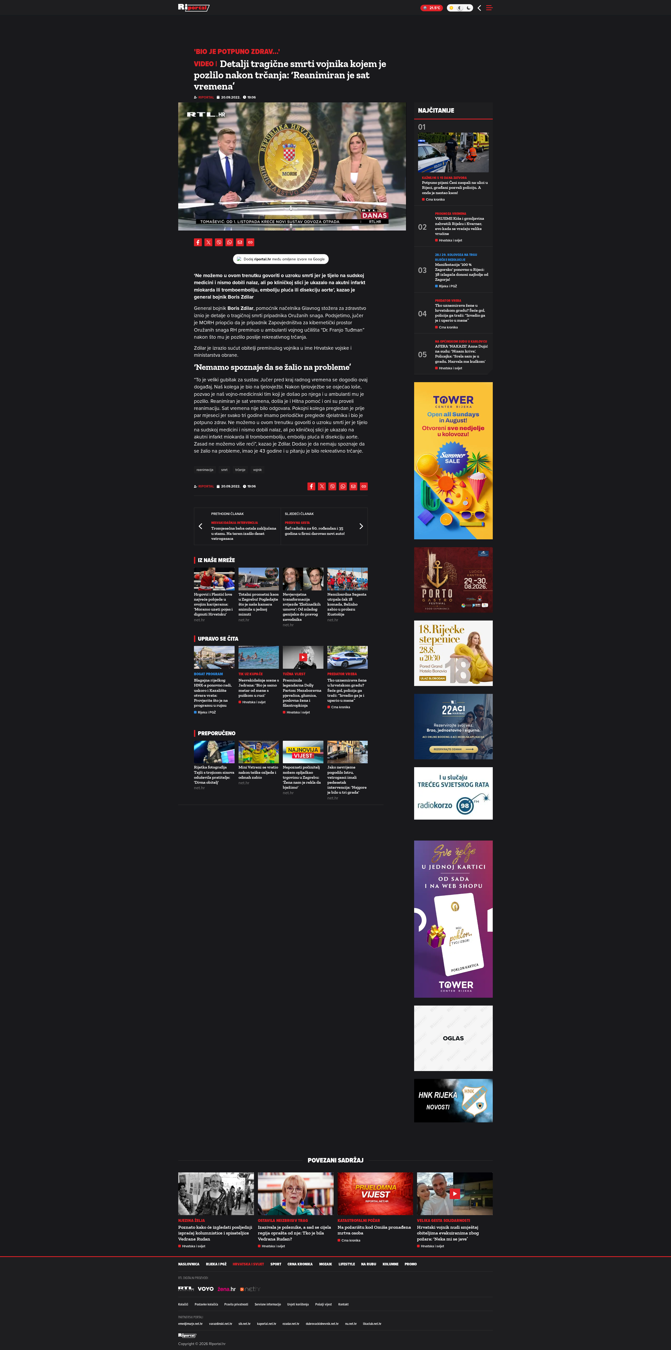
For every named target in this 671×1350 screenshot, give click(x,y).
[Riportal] (194, 8)
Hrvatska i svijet (254, 702)
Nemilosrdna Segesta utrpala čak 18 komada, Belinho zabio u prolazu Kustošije (346, 604)
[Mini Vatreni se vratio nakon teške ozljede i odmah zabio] (259, 752)
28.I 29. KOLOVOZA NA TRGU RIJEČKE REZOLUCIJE (456, 257)
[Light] (451, 8)
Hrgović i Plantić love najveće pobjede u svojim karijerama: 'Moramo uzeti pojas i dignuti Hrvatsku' (213, 604)
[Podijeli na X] (208, 242)
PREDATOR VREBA (342, 674)
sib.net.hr (245, 1323)
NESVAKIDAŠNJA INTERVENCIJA (234, 522)
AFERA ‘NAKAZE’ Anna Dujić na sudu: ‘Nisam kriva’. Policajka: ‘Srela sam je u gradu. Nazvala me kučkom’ (461, 354)
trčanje (240, 469)
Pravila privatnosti (236, 1304)
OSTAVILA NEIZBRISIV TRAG (283, 1220)
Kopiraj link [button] (250, 242)
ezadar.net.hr (291, 1323)
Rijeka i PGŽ (207, 712)
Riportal (206, 97)
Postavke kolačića (206, 1304)
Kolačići (183, 1304)
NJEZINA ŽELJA (191, 1220)
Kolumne (390, 1264)
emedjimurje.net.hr (190, 1323)
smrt (224, 469)
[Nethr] (250, 1289)
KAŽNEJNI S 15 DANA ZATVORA (444, 177)
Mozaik (325, 1264)
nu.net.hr (351, 1323)
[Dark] (468, 8)
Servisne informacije (268, 1304)
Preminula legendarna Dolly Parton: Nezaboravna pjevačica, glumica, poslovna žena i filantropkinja (302, 693)
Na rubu (368, 1264)
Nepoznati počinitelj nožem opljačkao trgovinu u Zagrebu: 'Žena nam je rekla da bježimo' (302, 777)
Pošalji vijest (323, 1304)
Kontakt (343, 1304)
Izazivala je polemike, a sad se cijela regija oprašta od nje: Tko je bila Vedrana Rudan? (294, 1233)
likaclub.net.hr (372, 1323)
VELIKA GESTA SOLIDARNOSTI (443, 1220)
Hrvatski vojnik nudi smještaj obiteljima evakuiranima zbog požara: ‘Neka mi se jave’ (448, 1233)
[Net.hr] (186, 1289)
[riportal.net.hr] (187, 1335)
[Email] (240, 242)
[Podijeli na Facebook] (198, 242)
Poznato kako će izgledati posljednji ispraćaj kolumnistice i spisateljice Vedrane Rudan (215, 1233)
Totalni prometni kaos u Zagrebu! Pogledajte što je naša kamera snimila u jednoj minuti (259, 604)
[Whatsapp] (229, 242)
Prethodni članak (200, 526)
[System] (460, 8)
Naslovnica (188, 1264)
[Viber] (219, 242)
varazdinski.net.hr (220, 1323)
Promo (411, 1264)
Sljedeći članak (361, 526)
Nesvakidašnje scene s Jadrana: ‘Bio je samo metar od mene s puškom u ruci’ (259, 688)
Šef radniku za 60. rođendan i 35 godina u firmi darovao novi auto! (315, 531)
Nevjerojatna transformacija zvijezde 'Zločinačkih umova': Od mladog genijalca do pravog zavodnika (302, 607)
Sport (275, 1264)
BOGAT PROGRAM (208, 674)
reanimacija (205, 469)
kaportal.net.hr (266, 1323)
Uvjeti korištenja (298, 1304)
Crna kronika (340, 707)
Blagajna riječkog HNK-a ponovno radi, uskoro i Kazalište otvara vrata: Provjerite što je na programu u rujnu (213, 693)
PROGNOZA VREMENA (451, 213)
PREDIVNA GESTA (297, 522)
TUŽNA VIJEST (294, 674)
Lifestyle (347, 1264)
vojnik (257, 469)
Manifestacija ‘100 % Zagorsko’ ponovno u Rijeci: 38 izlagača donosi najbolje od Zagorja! (461, 272)
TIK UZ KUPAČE (251, 674)
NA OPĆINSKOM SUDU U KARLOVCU (461, 341)
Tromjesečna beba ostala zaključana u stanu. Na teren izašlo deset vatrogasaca (243, 533)
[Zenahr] (227, 1289)
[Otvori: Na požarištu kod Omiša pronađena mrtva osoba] (375, 1193)
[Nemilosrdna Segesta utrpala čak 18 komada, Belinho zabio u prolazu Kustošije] (347, 579)
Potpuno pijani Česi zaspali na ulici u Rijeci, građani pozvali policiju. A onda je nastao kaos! (455, 187)
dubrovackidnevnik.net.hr (322, 1323)
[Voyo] (206, 1289)
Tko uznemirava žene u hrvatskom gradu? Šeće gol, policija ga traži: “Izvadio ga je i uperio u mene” (347, 690)
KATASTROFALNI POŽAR (359, 1220)
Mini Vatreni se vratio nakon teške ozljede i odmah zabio (258, 772)
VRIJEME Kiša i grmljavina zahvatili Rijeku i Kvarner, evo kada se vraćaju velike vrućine (459, 226)
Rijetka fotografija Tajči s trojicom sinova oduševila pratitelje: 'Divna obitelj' (214, 775)
